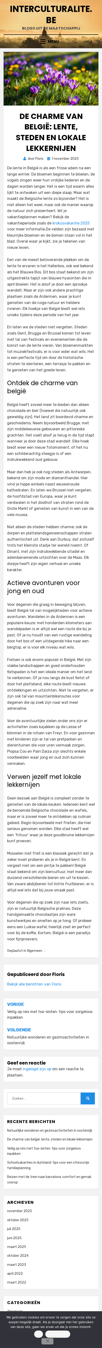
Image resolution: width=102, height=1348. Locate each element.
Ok (39, 1334)
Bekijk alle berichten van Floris (34, 984)
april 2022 (15, 1274)
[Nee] (47, 1341)
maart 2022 (16, 1282)
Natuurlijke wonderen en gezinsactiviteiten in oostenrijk (49, 1131)
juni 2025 (14, 1238)
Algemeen (34, 951)
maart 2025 (16, 1247)
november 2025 (19, 1211)
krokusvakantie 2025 (71, 223)
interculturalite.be (51, 14)
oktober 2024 (17, 1256)
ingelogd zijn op (37, 1069)
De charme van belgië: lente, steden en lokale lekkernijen (50, 1139)
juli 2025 (13, 1229)
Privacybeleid (58, 1334)
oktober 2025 (17, 1220)
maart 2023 (16, 1265)
